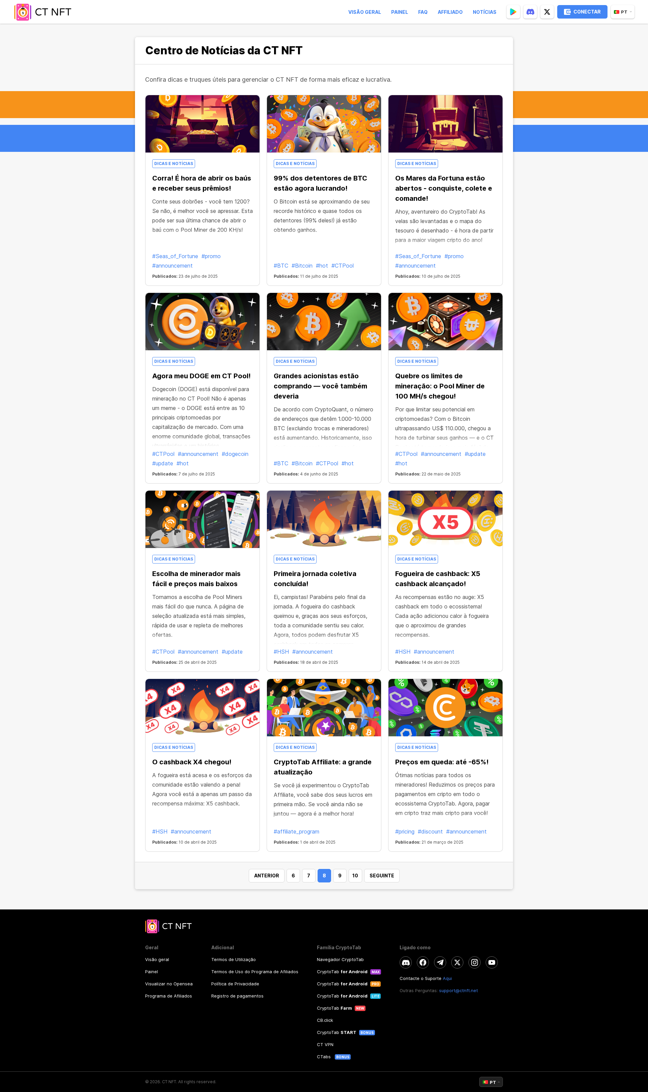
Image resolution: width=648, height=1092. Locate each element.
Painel (399, 12)
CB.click (325, 1020)
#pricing (404, 831)
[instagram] (474, 962)
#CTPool (342, 265)
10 (355, 875)
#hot (322, 265)
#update (162, 463)
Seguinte (382, 875)
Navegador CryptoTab (340, 959)
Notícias (484, 12)
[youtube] (492, 962)
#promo (211, 256)
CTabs (324, 1056)
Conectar (587, 12)
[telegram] (440, 962)
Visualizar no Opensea (169, 983)
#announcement (172, 265)
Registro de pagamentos (237, 996)
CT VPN (325, 1044)
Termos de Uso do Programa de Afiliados (254, 971)
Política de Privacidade (235, 983)
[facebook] (423, 962)
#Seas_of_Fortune (175, 256)
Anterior (266, 875)
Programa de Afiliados (168, 996)
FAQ (423, 12)
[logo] (45, 12)
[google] (513, 12)
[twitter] (547, 12)
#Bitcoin (302, 265)
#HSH (281, 651)
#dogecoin (235, 454)
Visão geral (364, 12)
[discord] (530, 12)
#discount (430, 831)
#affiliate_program (296, 831)
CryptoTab (342, 971)
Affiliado (450, 12)
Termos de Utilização (233, 959)
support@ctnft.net (458, 990)
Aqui (447, 978)
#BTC (281, 265)
